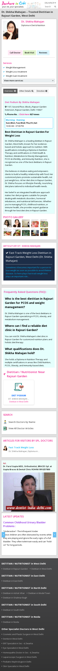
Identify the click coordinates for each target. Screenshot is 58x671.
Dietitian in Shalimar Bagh (15, 597)
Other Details (25, 91)
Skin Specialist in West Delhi (16, 666)
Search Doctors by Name (21, 421)
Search (48, 6)
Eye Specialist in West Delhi (16, 647)
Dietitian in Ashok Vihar (14, 593)
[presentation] (3, 534)
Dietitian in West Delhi (41, 568)
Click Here (24, 114)
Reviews (43, 52)
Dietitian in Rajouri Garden (15, 568)
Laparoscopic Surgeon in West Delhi (20, 657)
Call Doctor (15, 52)
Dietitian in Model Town (39, 593)
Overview (8, 91)
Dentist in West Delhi (12, 638)
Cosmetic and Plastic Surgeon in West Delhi (23, 634)
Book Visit (29, 52)
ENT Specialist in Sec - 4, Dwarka (18, 643)
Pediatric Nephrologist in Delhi (17, 661)
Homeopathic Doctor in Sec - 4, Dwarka (21, 652)
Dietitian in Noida (11, 622)
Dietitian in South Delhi (13, 609)
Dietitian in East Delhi (13, 580)
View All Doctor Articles (20, 428)
